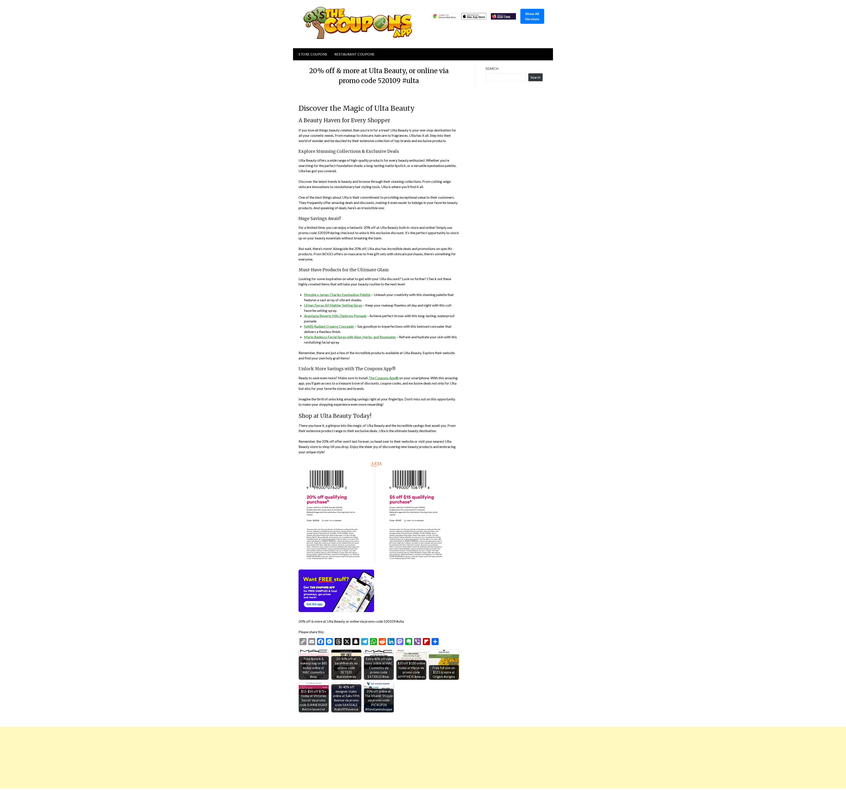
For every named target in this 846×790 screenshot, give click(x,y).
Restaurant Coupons (354, 54)
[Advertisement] (132, 757)
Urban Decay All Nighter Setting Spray (333, 305)
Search (492, 68)
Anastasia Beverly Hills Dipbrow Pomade (335, 316)
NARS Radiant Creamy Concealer (329, 326)
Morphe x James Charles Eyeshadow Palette (337, 294)
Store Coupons (313, 54)
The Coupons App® (383, 378)
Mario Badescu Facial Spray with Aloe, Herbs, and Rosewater (350, 337)
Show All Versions (532, 16)
